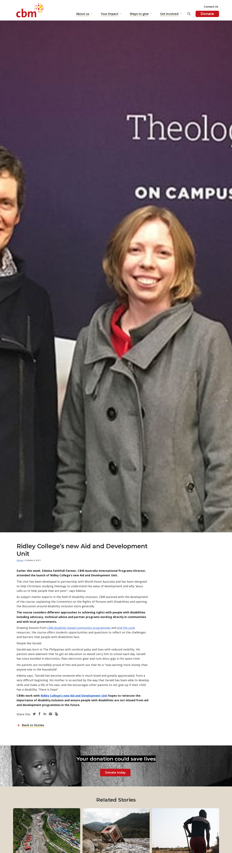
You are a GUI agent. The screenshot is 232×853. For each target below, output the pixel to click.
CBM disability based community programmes (78, 628)
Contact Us (211, 6)
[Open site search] (189, 14)
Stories (20, 560)
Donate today (115, 772)
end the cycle (126, 628)
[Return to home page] (30, 10)
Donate (207, 14)
